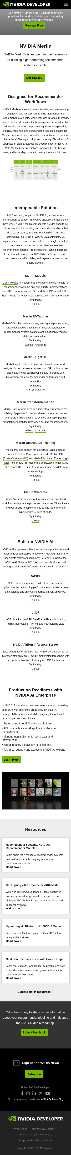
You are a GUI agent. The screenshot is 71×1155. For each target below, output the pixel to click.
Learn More (11, 759)
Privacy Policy (19, 1128)
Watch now (13, 908)
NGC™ (40, 389)
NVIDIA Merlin (11, 109)
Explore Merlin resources (34, 991)
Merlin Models (10, 282)
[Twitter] (41, 1093)
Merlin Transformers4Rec (18, 408)
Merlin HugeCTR (15, 364)
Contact (47, 1140)
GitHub (35, 304)
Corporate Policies (29, 1140)
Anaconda (40, 344)
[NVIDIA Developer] (27, 4)
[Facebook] (22, 1093)
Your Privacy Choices (43, 1128)
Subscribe (34, 1074)
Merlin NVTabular (11, 323)
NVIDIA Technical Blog (51, 1099)
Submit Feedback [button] (34, 1032)
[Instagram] (28, 1093)
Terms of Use (25, 1134)
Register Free (34, 25)
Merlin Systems (14, 499)
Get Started (34, 77)
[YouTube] (47, 1093)
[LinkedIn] (34, 1093)
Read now (12, 867)
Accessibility (42, 1134)
